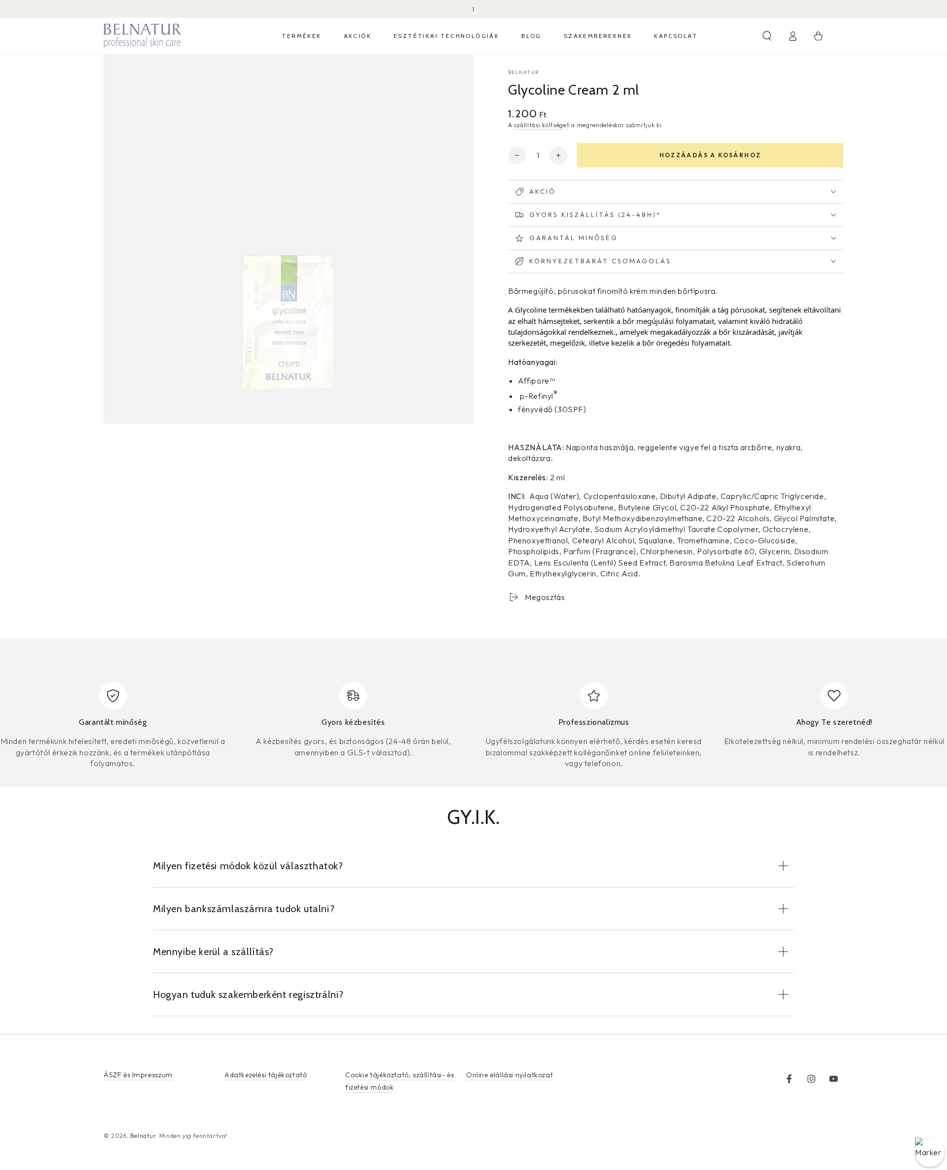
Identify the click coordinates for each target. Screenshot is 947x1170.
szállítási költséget (541, 125)
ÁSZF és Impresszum (138, 1074)
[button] (767, 36)
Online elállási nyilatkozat (509, 1074)
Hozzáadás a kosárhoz (710, 155)
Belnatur (523, 72)
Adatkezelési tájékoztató (265, 1074)
